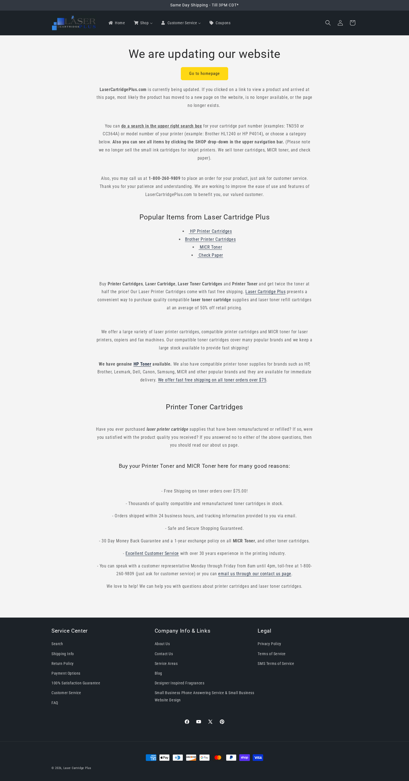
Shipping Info (62, 653)
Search (57, 644)
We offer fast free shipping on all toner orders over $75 (212, 380)
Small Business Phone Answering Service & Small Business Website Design (204, 696)
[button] (328, 23)
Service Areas (166, 663)
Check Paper (210, 255)
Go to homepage (204, 73)
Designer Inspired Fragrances (179, 683)
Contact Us (164, 653)
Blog (158, 673)
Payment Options (65, 673)
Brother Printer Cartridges (210, 239)
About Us (162, 644)
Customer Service (66, 693)
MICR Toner (210, 247)
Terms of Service (272, 653)
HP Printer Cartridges (210, 231)
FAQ (54, 702)
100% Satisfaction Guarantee (75, 683)
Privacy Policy (269, 644)
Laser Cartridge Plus (77, 768)
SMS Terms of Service (276, 663)
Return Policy (62, 663)
